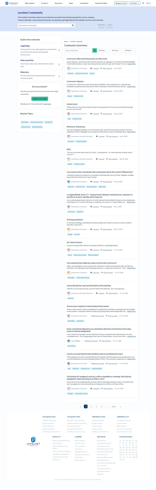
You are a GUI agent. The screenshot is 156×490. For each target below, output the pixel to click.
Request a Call (121, 3)
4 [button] (101, 407)
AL (120, 440)
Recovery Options (92, 186)
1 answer (96, 68)
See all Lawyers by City (124, 432)
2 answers (96, 388)
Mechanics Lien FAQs (104, 443)
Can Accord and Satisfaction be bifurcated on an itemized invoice (95, 354)
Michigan (70, 393)
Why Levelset (29, 3)
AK (124, 440)
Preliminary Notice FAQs (105, 449)
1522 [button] (114, 407)
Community (84, 3)
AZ (127, 440)
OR (120, 455)
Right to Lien (102, 186)
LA (136, 445)
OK (136, 452)
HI (133, 443)
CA (133, 440)
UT (124, 457)
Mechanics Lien (25, 127)
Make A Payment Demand (61, 440)
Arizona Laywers (97, 429)
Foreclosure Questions (74, 429)
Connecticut (71, 211)
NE (127, 450)
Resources (58, 3)
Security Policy (97, 479)
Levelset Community (76, 41)
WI (120, 459)
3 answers (96, 272)
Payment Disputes (37, 127)
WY (124, 459)
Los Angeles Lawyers (124, 420)
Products (44, 3)
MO (120, 450)
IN (123, 445)
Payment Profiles (101, 3)
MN (133, 448)
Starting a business (75, 219)
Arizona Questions (48, 429)
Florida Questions (48, 423)
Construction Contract (36, 122)
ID (136, 443)
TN (136, 455)
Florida (70, 255)
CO (136, 440)
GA (130, 443)
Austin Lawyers (122, 423)
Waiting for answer (98, 316)
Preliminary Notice (81, 141)
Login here (47, 104)
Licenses (76, 234)
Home (66, 41)
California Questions (49, 420)
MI (130, 448)
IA (126, 445)
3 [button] (96, 407)
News (71, 3)
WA (133, 457)
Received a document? (82, 454)
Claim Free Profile (40, 99)
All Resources (101, 440)
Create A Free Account (60, 457)
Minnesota (71, 186)
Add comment (107, 68)
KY (133, 445)
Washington (71, 277)
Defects (92, 73)
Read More (131, 64)
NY (124, 452)
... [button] (106, 407)
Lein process (72, 104)
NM (120, 452)
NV (130, 450)
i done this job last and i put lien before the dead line (89, 285)
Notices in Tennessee (76, 127)
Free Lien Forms (102, 454)
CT (120, 443)
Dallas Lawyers (122, 426)
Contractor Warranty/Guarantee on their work (87, 59)
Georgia (70, 234)
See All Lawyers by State (100, 432)
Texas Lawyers (97, 426)
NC (127, 452)
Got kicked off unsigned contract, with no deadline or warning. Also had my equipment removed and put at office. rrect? (99, 377)
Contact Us (78, 449)
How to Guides (102, 466)
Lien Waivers (48, 122)
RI (126, 455)
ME (120, 448)
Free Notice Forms (103, 460)
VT (127, 457)
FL (126, 443)
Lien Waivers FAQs (103, 446)
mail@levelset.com (81, 452)
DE (123, 443)
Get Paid (133, 3)
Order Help (78, 457)
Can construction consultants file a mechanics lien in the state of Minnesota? (100, 172)
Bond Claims (24, 122)
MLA (69, 149)
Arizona (70, 96)
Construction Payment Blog (106, 463)
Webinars (100, 474)
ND (130, 452)
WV (136, 457)
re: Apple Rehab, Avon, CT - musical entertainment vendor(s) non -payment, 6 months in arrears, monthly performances (99, 195)
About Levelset (80, 440)
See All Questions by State (51, 432)
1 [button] (85, 407)
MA (127, 448)
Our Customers (80, 446)
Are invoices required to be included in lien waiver (88, 306)
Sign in (148, 3)
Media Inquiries (80, 460)
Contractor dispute (75, 81)
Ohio (69, 118)
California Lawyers (98, 420)
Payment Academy (103, 471)
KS (130, 445)
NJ (136, 450)
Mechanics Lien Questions (76, 420)
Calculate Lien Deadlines (61, 454)
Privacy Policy (88, 479)
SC (130, 455)
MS (136, 448)
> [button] (120, 407)
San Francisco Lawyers (124, 429)
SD (133, 455)
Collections (80, 211)
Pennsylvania (71, 346)
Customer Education (104, 468)
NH (133, 450)
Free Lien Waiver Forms (104, 457)
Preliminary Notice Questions (77, 423)
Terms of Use (80, 479)
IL (120, 445)
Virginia (70, 164)
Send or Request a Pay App (62, 451)
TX (120, 457)
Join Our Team (79, 443)
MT (124, 450)
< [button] (80, 407)
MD (124, 448)
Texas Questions (48, 426)
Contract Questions (74, 426)
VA (130, 457)
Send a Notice (57, 443)
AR (130, 440)
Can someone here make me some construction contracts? (92, 263)
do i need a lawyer (74, 242)
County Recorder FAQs (105, 452)
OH (133, 452)
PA (123, 455)
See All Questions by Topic (76, 432)
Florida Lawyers (97, 423)
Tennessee (71, 141)
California (70, 73)
